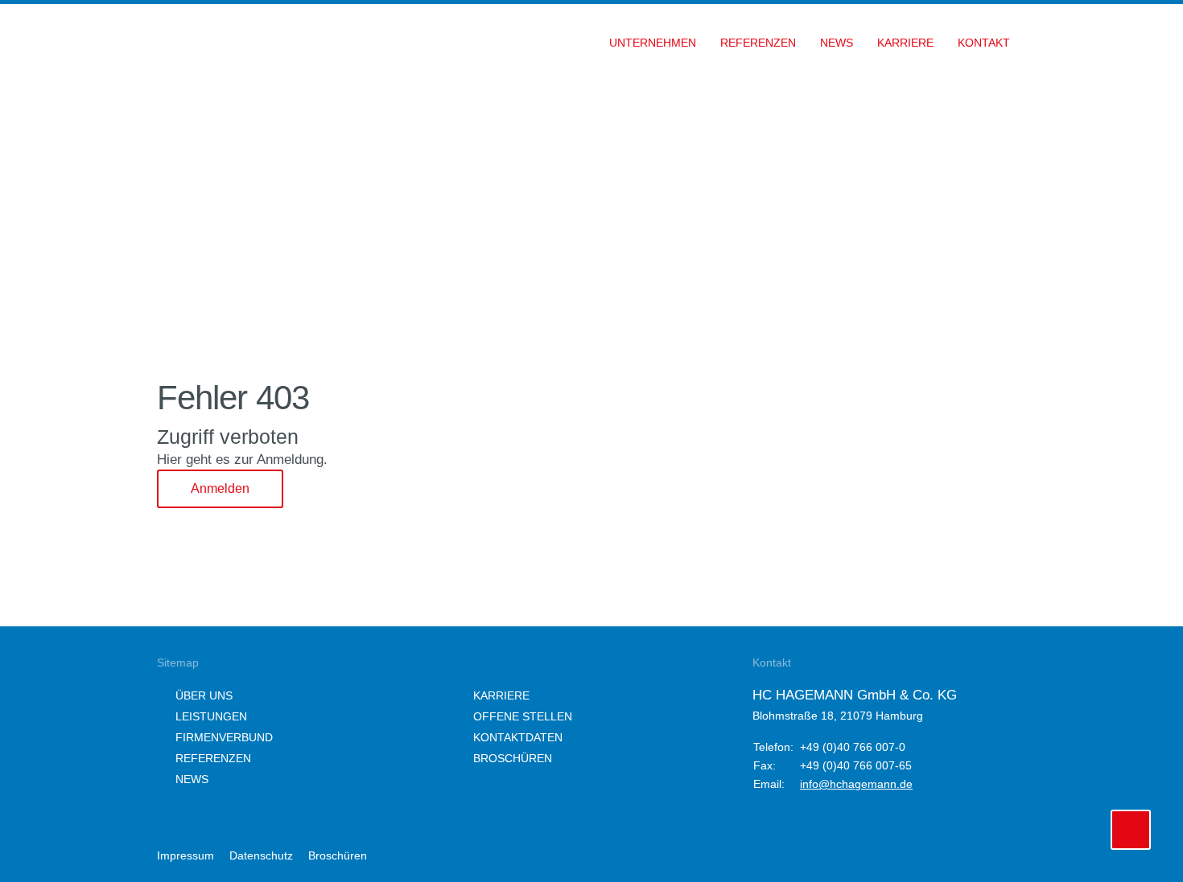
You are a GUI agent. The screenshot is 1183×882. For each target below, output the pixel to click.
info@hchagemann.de (856, 783)
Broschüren (512, 758)
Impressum (185, 855)
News (191, 779)
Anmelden (220, 488)
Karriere (501, 695)
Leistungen (211, 716)
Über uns (204, 695)
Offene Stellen (522, 716)
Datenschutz (261, 855)
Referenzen (213, 758)
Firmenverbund (224, 737)
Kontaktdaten (518, 737)
